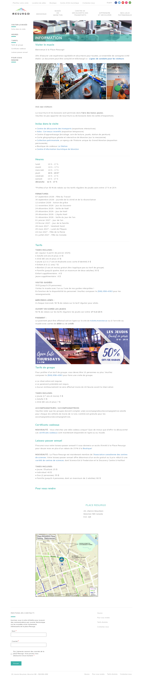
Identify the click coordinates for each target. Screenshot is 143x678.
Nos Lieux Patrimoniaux (125, 14)
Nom (13, 631)
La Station (63, 146)
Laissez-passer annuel (19, 52)
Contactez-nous (89, 3)
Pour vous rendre (16, 59)
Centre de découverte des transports (54, 128)
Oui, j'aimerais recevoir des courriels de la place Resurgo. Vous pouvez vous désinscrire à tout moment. (28, 653)
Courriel (15, 641)
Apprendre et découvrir (104, 14)
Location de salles (39, 3)
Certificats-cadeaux (18, 49)
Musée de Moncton (57, 13)
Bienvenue (41, 14)
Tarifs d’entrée (102, 622)
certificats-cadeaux (48, 432)
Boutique (53, 3)
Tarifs (14, 40)
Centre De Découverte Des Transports (80, 13)
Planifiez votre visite (20, 3)
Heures (14, 34)
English (109, 3)
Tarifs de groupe (17, 45)
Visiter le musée (19, 25)
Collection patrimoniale (48, 140)
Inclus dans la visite (18, 29)
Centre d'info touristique (69, 3)
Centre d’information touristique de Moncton (58, 149)
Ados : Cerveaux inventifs (49, 131)
